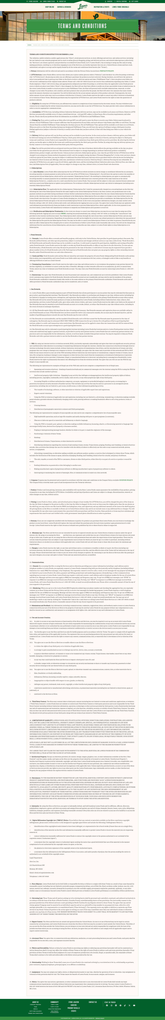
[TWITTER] (129, 1005)
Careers (108, 1)
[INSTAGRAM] (111, 1005)
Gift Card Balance (36, 1011)
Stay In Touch (110, 1002)
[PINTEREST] (120, 1005)
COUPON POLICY (126, 480)
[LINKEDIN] (116, 1005)
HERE (63, 213)
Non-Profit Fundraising (54, 1012)
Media (36, 1009)
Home (29, 45)
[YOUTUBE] (134, 1005)
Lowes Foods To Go (47, 1)
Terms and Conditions (35, 1013)
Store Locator (32, 1)
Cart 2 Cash (54, 1004)
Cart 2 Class (55, 1006)
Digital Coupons (121, 1)
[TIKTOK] (125, 1005)
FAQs (35, 1006)
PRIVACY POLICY (107, 71)
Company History (35, 1004)
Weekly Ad (61, 1)
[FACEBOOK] (107, 1005)
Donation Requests (54, 1009)
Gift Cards (133, 1)
